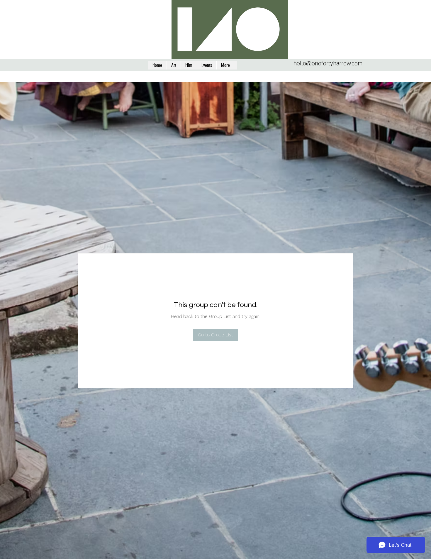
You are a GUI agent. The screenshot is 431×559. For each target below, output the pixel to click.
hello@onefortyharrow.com (327, 63)
